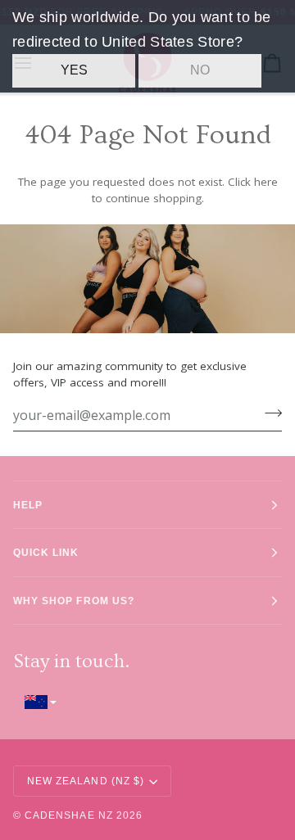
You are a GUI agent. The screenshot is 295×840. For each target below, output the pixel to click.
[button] (147, 702)
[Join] (268, 413)
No (200, 70)
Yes (74, 70)
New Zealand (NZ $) (85, 780)
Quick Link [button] (46, 552)
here (266, 181)
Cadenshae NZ (69, 815)
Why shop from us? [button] (73, 600)
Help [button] (28, 504)
